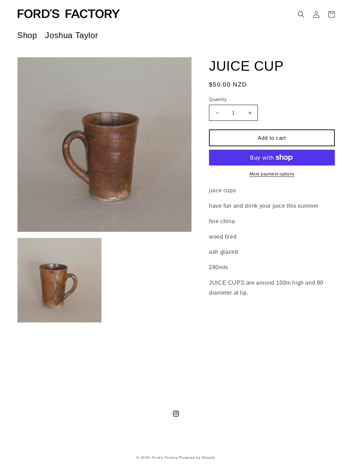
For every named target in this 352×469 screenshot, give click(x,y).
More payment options (272, 174)
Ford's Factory (165, 457)
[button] (301, 14)
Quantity (218, 99)
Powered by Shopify (197, 457)
